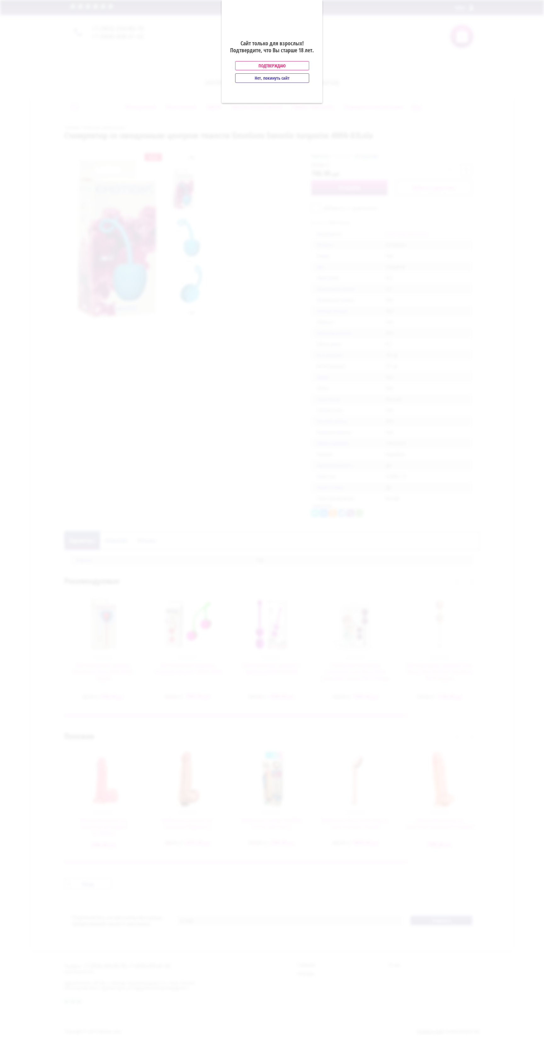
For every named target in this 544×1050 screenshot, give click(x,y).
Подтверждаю (272, 66)
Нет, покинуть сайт (272, 78)
